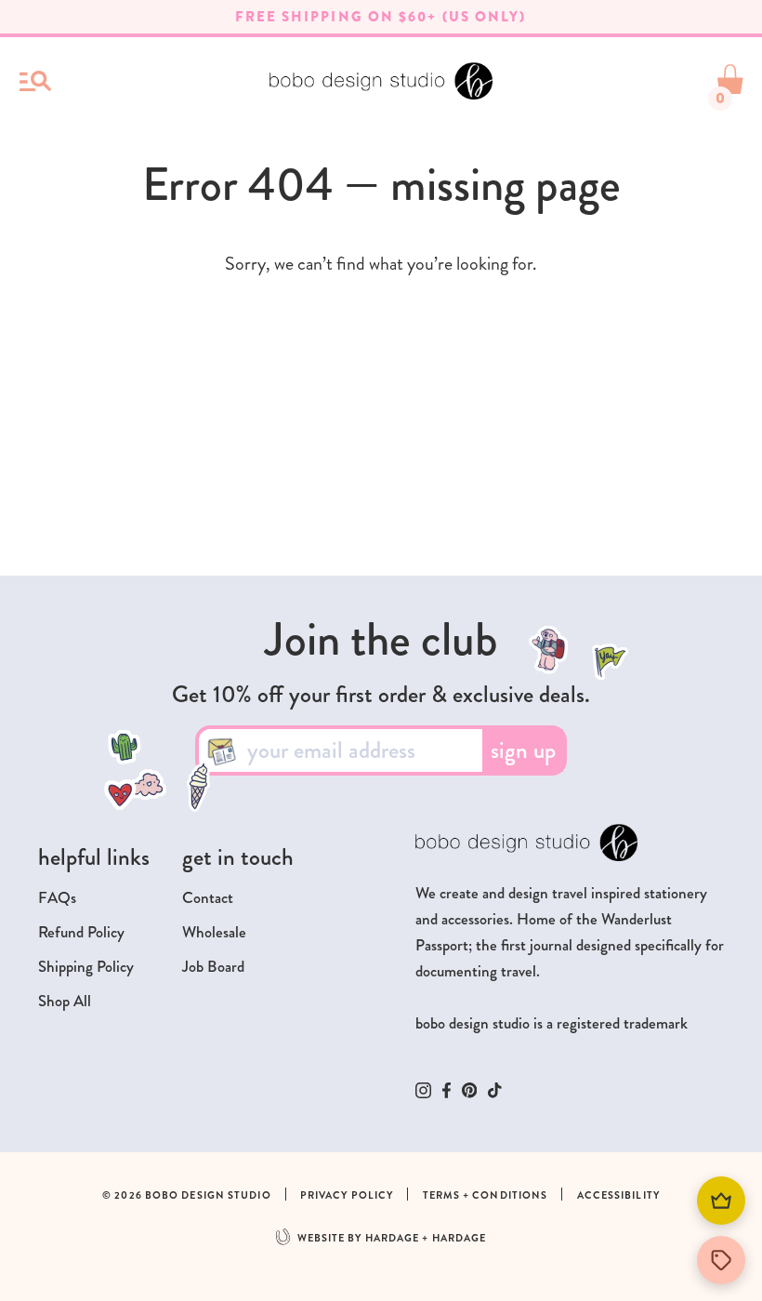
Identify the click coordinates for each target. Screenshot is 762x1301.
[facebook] (446, 1090)
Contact (207, 898)
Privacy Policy (346, 1195)
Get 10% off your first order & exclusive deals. (381, 694)
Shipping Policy (86, 967)
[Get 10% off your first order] (721, 1260)
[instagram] (423, 1090)
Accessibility (618, 1195)
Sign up (523, 750)
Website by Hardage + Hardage (392, 1238)
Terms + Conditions (485, 1195)
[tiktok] (495, 1090)
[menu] (35, 81)
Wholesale (214, 932)
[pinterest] (470, 1089)
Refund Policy (81, 932)
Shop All (64, 1001)
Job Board (213, 967)
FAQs (57, 898)
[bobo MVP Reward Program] (721, 1200)
